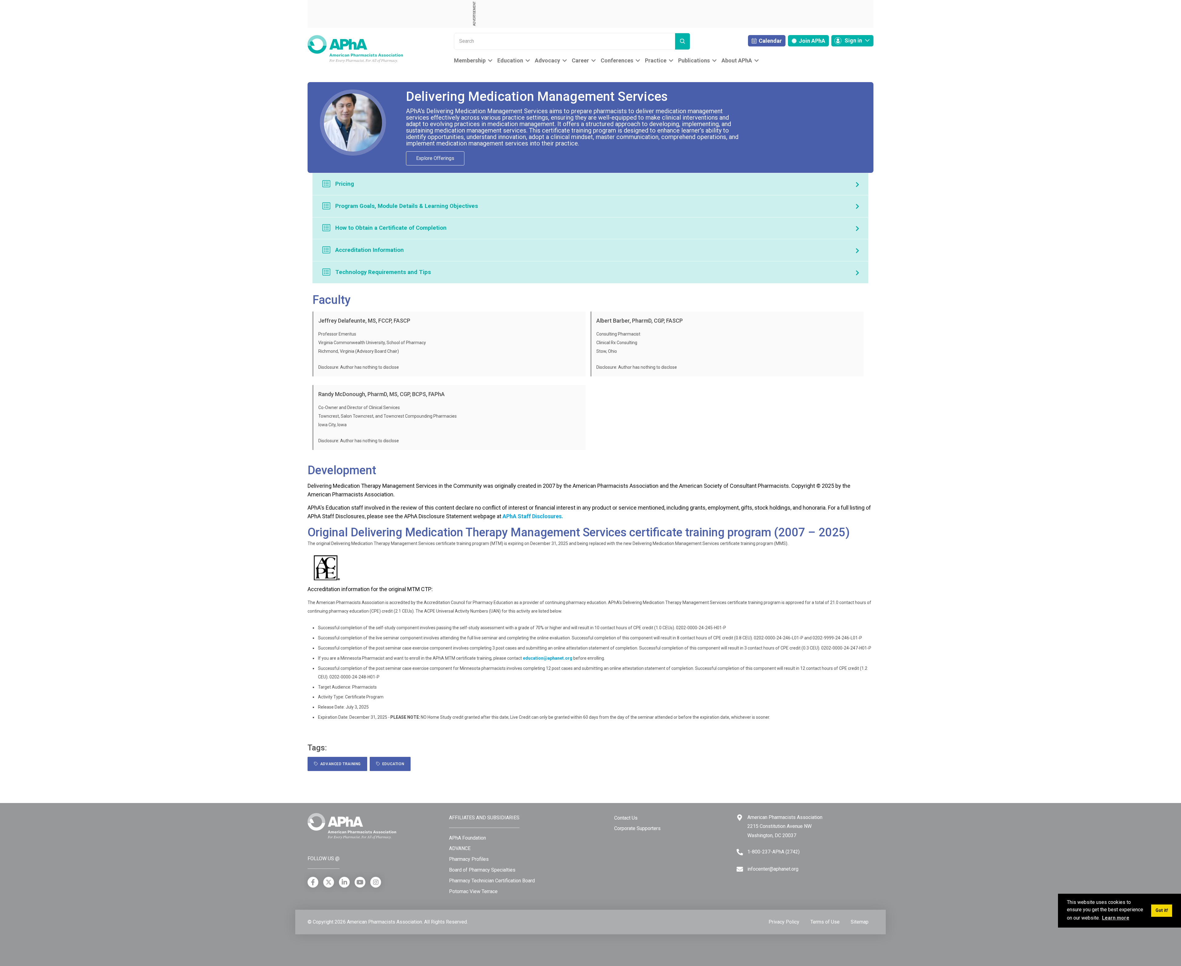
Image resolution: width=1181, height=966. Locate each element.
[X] (328, 882)
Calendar (770, 41)
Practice (655, 60)
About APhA (737, 60)
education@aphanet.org (547, 658)
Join (811, 41)
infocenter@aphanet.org (772, 869)
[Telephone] (740, 852)
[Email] (740, 869)
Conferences (617, 60)
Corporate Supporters (637, 828)
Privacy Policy (784, 922)
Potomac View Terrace (473, 891)
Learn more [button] (1115, 918)
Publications (694, 60)
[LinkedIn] (344, 882)
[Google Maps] (739, 818)
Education (510, 60)
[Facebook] (313, 882)
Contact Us (626, 818)
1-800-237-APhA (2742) (773, 852)
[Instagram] (375, 882)
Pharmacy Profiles (469, 859)
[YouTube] (360, 882)
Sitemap (860, 922)
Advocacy (547, 60)
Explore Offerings (435, 158)
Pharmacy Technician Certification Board (492, 881)
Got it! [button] (1161, 910)
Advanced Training (339, 764)
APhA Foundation (467, 838)
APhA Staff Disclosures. (533, 516)
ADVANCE (460, 848)
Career (580, 60)
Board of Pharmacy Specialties (482, 870)
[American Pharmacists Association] (355, 48)
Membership (470, 60)
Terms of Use (825, 922)
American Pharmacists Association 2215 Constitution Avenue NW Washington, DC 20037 (784, 826)
